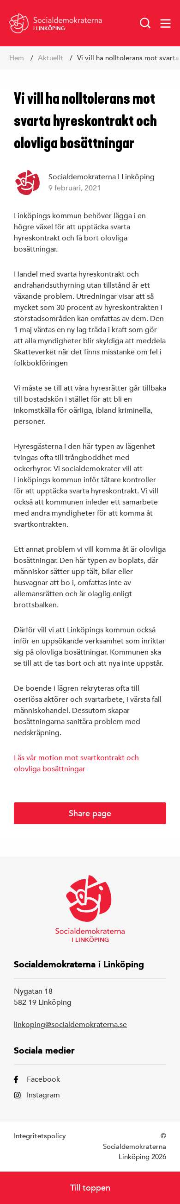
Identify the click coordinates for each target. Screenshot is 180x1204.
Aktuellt (50, 57)
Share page (90, 813)
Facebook (43, 1079)
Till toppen (90, 1187)
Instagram (43, 1095)
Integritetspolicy (40, 1135)
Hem (16, 57)
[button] (145, 23)
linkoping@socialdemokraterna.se (70, 1024)
